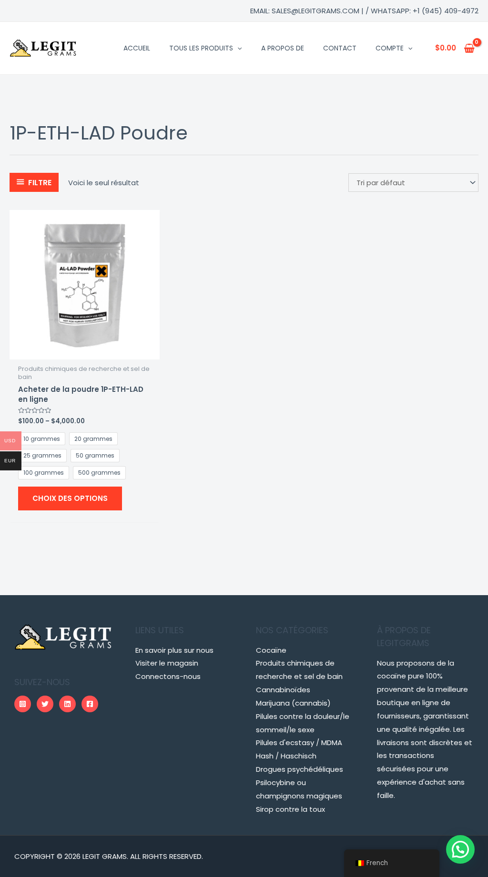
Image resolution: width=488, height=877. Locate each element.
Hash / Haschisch (286, 756)
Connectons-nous (168, 676)
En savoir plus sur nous (174, 650)
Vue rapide (84, 352)
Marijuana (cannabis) (293, 703)
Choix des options (70, 498)
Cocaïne (271, 650)
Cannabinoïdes (283, 690)
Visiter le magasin (166, 663)
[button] (460, 849)
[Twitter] (45, 704)
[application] (237, 48)
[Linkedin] (67, 704)
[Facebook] (89, 704)
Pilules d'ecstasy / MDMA (299, 742)
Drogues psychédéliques (299, 769)
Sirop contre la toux (290, 809)
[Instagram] (22, 704)
